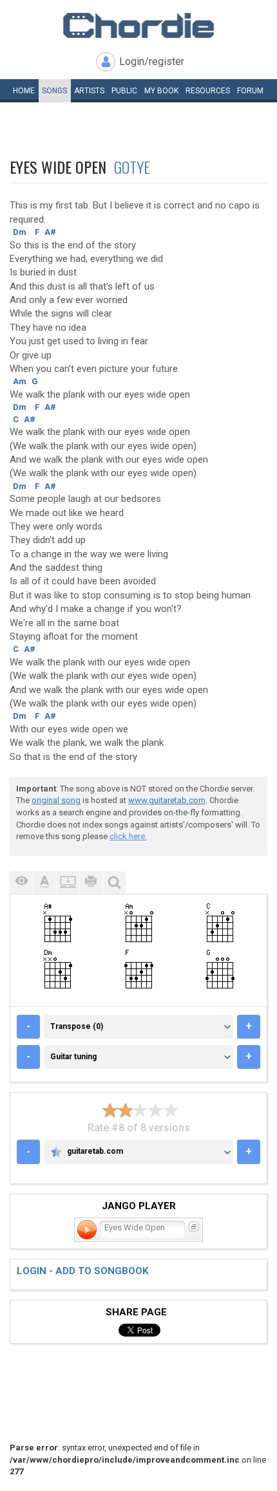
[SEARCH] (114, 882)
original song (56, 800)
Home (24, 90)
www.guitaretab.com (166, 800)
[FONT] (44, 882)
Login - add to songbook (82, 1271)
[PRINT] (90, 882)
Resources (208, 90)
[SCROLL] (67, 882)
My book (161, 90)
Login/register (151, 61)
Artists (89, 90)
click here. (128, 836)
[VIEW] (21, 882)
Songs (54, 90)
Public (124, 90)
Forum (250, 90)
